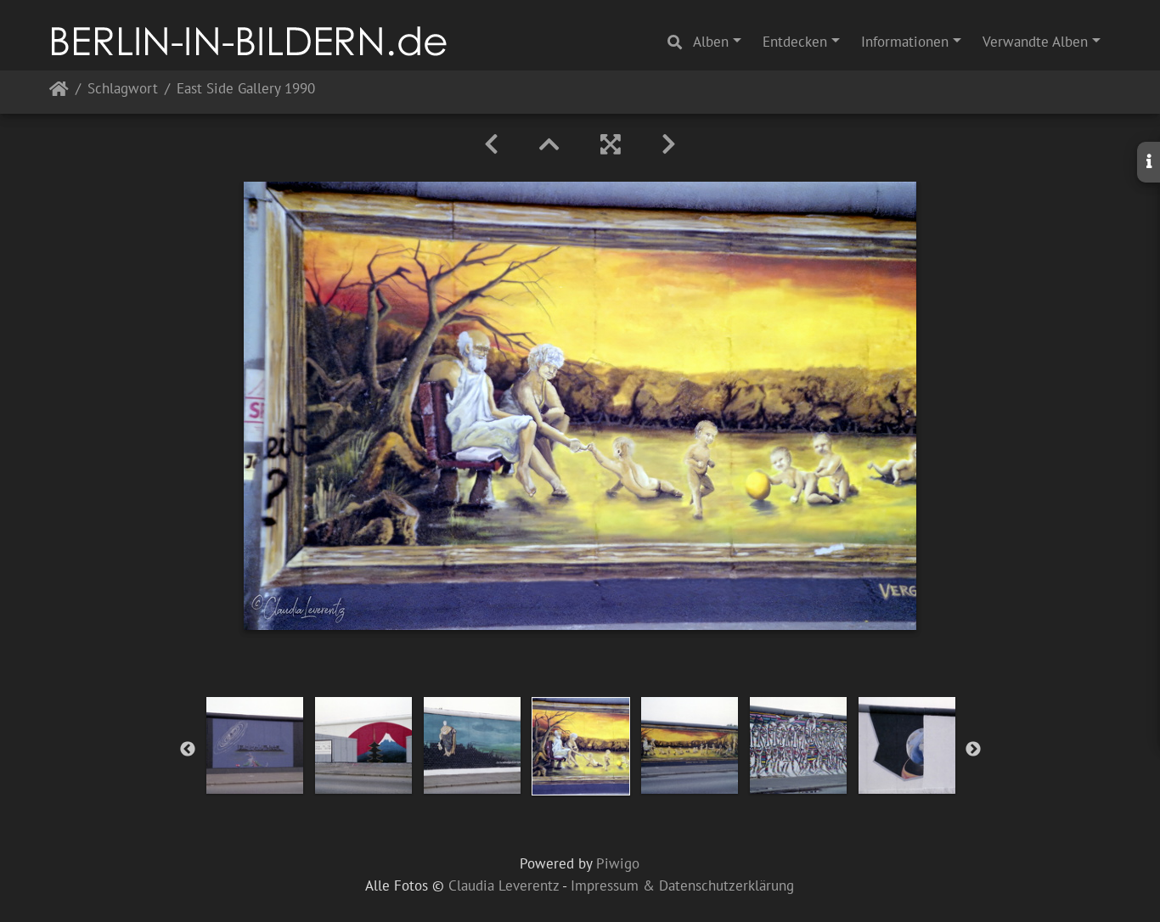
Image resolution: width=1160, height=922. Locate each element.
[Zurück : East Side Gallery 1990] (491, 144)
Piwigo (617, 863)
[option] (254, 745)
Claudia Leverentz (503, 885)
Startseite (59, 92)
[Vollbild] (610, 144)
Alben (711, 41)
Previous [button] (187, 749)
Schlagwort (122, 90)
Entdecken (795, 41)
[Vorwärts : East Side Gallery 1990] (668, 144)
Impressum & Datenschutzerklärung (682, 885)
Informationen (905, 41)
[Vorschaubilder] (549, 144)
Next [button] (973, 749)
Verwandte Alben (1035, 41)
